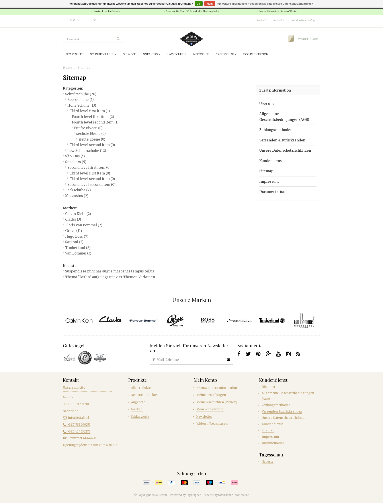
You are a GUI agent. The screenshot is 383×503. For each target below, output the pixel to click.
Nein (210, 3)
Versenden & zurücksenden (282, 140)
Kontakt (261, 20)
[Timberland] (272, 320)
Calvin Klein (78, 214)
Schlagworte (140, 417)
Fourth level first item (93, 117)
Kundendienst (271, 161)
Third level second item (92, 145)
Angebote (138, 402)
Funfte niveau (88, 128)
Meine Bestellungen (211, 395)
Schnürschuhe (102, 54)
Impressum (269, 181)
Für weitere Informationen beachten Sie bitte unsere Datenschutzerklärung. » (265, 3)
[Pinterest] (258, 353)
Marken (137, 409)
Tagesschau (225, 54)
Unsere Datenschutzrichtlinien (285, 150)
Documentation (255, 54)
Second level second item (91, 184)
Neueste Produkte (144, 395)
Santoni (74, 242)
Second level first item (89, 167)
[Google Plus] (268, 353)
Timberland (78, 248)
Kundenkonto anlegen (304, 20)
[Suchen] (118, 38)
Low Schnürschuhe (86, 151)
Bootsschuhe (80, 100)
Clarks (73, 219)
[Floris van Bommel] (143, 320)
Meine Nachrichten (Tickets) (216, 402)
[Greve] (175, 320)
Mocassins (201, 54)
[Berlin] (191, 39)
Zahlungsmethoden (275, 130)
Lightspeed (193, 495)
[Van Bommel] (304, 320)
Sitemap (84, 68)
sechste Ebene (91, 133)
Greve (73, 231)
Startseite (74, 54)
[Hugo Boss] (208, 320)
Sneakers (150, 54)
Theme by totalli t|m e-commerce (226, 495)
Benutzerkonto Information (216, 388)
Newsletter (204, 417)
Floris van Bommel (83, 225)
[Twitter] (248, 353)
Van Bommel (78, 253)
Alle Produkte (141, 388)
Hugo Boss (76, 236)
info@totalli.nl (78, 418)
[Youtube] (278, 353)
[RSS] (298, 353)
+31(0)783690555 (78, 425)
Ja (198, 3)
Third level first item (90, 111)
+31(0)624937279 (78, 431)
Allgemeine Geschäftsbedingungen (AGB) (284, 117)
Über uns (266, 104)
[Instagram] (288, 353)
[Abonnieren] (229, 358)
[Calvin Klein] (79, 320)
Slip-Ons (129, 54)
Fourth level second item (95, 122)
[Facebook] (238, 353)
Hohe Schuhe (81, 105)
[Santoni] (240, 320)
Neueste (268, 462)
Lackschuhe (176, 54)
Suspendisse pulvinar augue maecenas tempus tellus (109, 271)
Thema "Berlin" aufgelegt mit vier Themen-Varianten (110, 277)
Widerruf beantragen (212, 424)
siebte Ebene (91, 139)
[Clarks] (111, 320)
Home (67, 68)
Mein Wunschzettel (210, 409)
